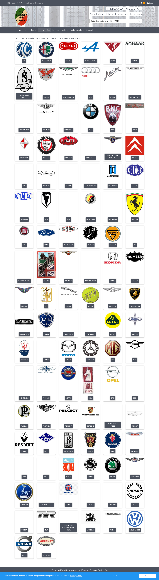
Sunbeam (24, 505)
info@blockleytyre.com (33, 3)
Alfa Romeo (46, 61)
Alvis (113, 61)
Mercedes (90, 360)
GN (135, 245)
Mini (134, 360)
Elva (68, 219)
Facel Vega (90, 219)
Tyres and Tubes (29, 30)
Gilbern (91, 245)
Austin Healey (134, 97)
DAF (24, 186)
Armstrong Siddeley (24, 96)
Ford (46, 245)
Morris (68, 398)
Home (18, 30)
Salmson (134, 451)
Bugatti (68, 158)
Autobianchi (24, 130)
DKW (46, 219)
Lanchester (24, 334)
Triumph (135, 505)
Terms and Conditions (61, 570)
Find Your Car (45, 30)
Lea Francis (90, 334)
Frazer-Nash (68, 245)
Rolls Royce (68, 451)
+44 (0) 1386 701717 (13, 3)
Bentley (46, 130)
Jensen (90, 306)
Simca (68, 477)
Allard (68, 61)
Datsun (68, 186)
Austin (112, 97)
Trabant (112, 505)
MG (113, 360)
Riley (46, 451)
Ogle (90, 398)
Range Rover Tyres (113, 425)
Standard (135, 477)
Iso (46, 306)
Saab (113, 451)
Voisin (112, 530)
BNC (112, 130)
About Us (55, 30)
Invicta (24, 306)
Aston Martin (68, 97)
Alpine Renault (90, 61)
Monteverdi (24, 398)
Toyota (91, 505)
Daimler (46, 186)
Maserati (24, 360)
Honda (112, 281)
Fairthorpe (112, 219)
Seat (24, 477)
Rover (90, 451)
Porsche (90, 426)
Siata (46, 477)
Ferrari (135, 219)
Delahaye (24, 219)
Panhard (24, 426)
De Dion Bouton (90, 186)
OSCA (135, 398)
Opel (112, 398)
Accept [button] (147, 576)
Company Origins (96, 570)
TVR (46, 530)
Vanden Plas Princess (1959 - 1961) (68, 527)
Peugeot (68, 426)
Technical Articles (77, 30)
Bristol (46, 158)
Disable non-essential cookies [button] (125, 576)
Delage (134, 186)
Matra (46, 360)
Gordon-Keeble (24, 281)
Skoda (112, 477)
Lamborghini (135, 306)
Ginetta (113, 245)
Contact (89, 30)
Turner (24, 530)
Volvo (24, 555)
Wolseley (46, 555)
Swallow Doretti (46, 505)
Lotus (112, 334)
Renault (24, 451)
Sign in (151, 3)
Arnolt (46, 97)
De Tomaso (112, 186)
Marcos (135, 334)
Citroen (135, 158)
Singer (90, 477)
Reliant (135, 426)
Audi (90, 97)
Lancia (46, 334)
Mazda (68, 360)
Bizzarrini (68, 130)
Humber (135, 281)
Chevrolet (90, 158)
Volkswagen (135, 530)
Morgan (46, 398)
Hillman (68, 281)
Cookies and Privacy (79, 570)
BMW (90, 130)
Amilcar (135, 61)
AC (24, 61)
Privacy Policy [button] (76, 576)
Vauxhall (90, 530)
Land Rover (68, 334)
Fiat (24, 245)
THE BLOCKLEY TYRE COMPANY (124, 8)
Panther (46, 426)
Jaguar (68, 306)
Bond (135, 130)
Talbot (68, 505)
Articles (65, 30)
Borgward (24, 158)
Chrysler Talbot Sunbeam (112, 157)
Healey (46, 281)
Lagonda (112, 306)
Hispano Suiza (90, 281)
